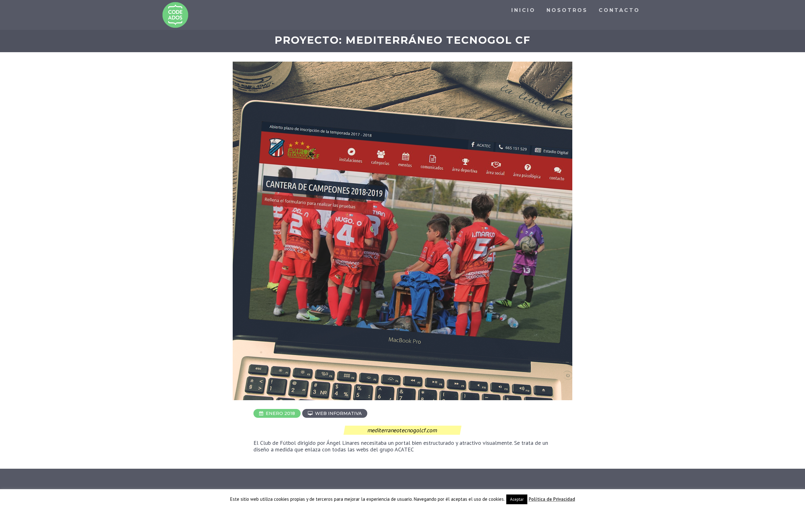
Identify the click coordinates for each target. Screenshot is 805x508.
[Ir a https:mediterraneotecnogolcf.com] (402, 399)
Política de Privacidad (552, 499)
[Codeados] (175, 15)
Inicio (523, 10)
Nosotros (567, 10)
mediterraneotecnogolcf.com (402, 430)
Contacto (619, 10)
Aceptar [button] (517, 499)
